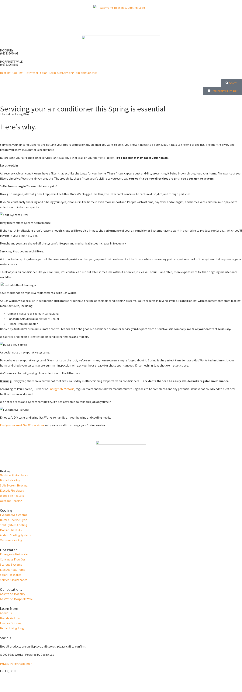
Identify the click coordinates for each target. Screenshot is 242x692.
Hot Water (31, 72)
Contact (91, 72)
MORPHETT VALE (11, 61)
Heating (5, 72)
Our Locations (11, 589)
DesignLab (47, 654)
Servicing (68, 72)
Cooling (17, 72)
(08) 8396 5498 (9, 53)
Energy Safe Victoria (61, 389)
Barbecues (55, 72)
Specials (81, 72)
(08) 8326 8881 (9, 64)
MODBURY (6, 50)
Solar (43, 72)
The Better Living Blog (14, 114)
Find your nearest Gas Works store (22, 425)
